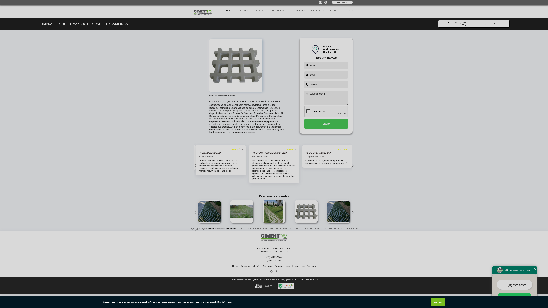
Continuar (438, 302)
